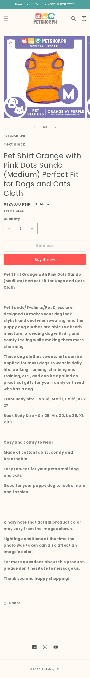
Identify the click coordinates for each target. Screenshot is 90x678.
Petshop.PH (51, 669)
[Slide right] (55, 127)
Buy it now (45, 259)
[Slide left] (34, 127)
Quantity (12, 219)
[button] (6, 18)
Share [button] (15, 602)
